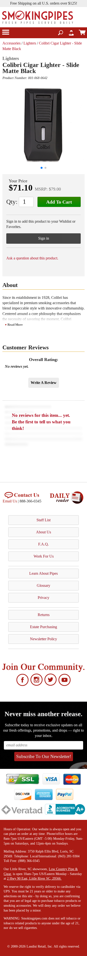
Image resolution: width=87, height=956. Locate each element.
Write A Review (44, 383)
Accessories (11, 43)
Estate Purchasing (43, 627)
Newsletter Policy (43, 639)
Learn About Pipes (43, 573)
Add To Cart (59, 202)
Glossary (43, 585)
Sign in (43, 238)
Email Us (10, 501)
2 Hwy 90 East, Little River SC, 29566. (34, 878)
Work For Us (44, 556)
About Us (43, 532)
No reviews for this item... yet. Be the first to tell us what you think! (41, 422)
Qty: (11, 201)
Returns (44, 615)
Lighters (29, 43)
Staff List (43, 520)
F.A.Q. (43, 544)
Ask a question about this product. (32, 258)
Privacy (43, 598)
